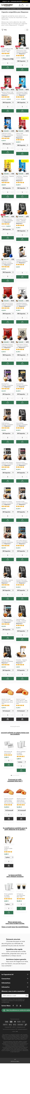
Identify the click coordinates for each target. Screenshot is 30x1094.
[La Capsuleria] (7, 5)
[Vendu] (8, 719)
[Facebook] (13, 1006)
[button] (11, 775)
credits (16, 1031)
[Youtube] (20, 1006)
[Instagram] (17, 1006)
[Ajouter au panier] (8, 67)
